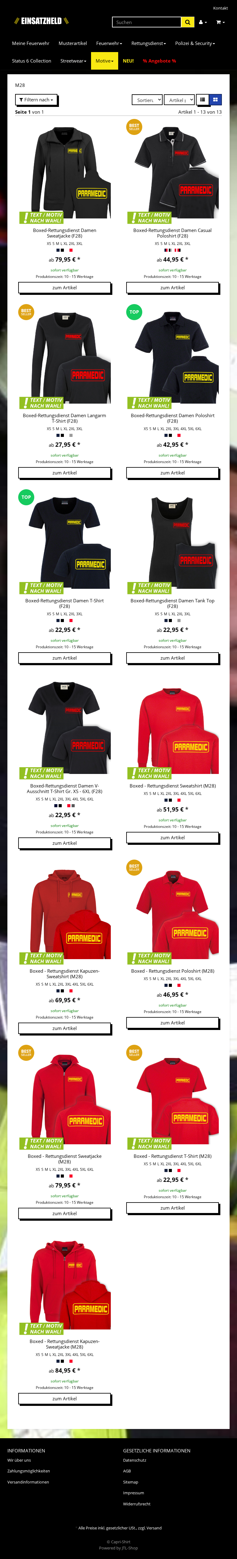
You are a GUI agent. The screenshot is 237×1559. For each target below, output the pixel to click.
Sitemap (130, 1482)
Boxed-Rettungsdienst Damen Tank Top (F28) (172, 603)
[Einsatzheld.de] (41, 21)
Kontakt (220, 8)
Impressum (133, 1493)
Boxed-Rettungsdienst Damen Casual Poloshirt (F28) (172, 233)
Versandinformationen (28, 1482)
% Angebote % (159, 61)
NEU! (128, 61)
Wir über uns (19, 1460)
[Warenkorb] (221, 22)
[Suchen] (187, 22)
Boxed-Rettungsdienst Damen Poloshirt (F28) (172, 418)
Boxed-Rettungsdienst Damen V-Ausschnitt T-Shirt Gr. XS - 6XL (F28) (64, 788)
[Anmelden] (203, 22)
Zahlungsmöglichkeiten (28, 1471)
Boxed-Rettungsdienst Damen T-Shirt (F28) (64, 603)
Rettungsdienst (147, 43)
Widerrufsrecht (137, 1504)
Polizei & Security (193, 43)
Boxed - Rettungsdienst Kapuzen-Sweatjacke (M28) (65, 1344)
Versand (154, 1528)
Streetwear (71, 61)
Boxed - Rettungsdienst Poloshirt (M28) (172, 971)
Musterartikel (73, 43)
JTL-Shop (130, 1548)
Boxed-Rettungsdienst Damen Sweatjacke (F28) (64, 233)
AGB (127, 1471)
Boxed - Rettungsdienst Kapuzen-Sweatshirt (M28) (65, 973)
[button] (202, 99)
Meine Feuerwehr (30, 43)
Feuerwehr (107, 43)
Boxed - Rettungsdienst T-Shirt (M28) (172, 1156)
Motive (103, 61)
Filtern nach (37, 99)
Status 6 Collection (31, 61)
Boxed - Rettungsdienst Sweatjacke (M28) (65, 1159)
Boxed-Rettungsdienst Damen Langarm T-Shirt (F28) (64, 418)
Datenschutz (134, 1460)
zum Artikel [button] (64, 287)
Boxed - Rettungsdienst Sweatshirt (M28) (173, 786)
